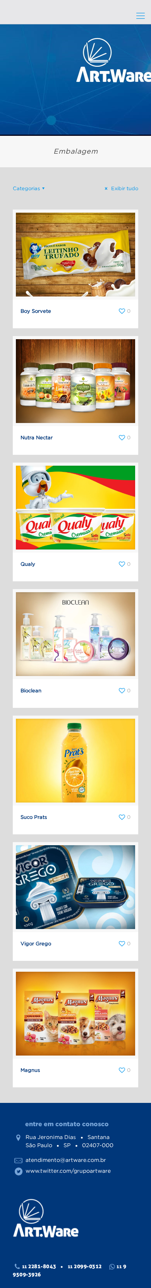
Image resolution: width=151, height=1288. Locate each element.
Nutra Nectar (37, 437)
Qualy (28, 564)
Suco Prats (34, 817)
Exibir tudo (124, 188)
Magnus (30, 1070)
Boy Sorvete (36, 311)
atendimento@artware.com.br (66, 1160)
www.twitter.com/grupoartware (68, 1171)
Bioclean (31, 690)
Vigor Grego (36, 943)
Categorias (26, 188)
